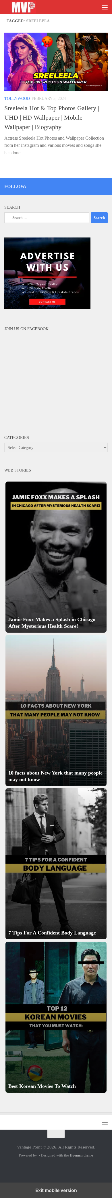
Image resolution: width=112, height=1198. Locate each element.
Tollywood (17, 98)
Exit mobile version (56, 1190)
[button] (56, 557)
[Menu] (105, 7)
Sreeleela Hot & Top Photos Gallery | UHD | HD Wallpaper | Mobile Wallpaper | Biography (51, 117)
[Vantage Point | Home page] (29, 7)
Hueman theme (81, 1155)
